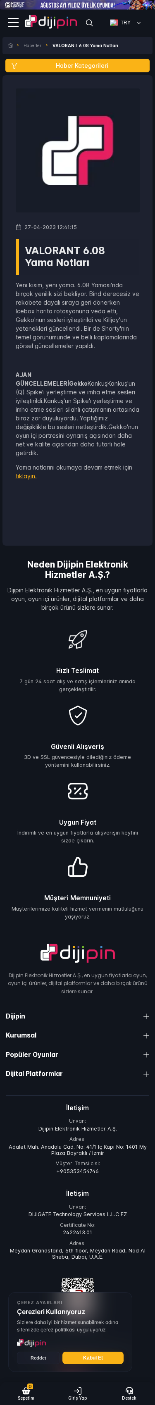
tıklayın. (26, 475)
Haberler (32, 45)
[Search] (89, 23)
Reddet (38, 1357)
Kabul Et (93, 1358)
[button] (26, 1393)
